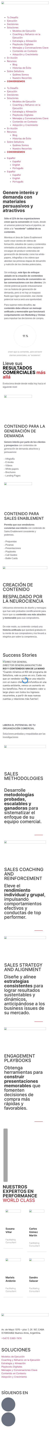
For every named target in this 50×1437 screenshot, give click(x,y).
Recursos (12, 61)
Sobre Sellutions (15, 71)
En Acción (12, 57)
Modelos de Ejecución (24, 30)
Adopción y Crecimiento (25, 54)
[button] (25, 84)
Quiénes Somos (20, 74)
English (16, 164)
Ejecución (12, 20)
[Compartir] (15, 1431)
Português (17, 168)
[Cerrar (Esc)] (21, 1431)
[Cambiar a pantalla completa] (9, 1431)
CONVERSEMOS (16, 81)
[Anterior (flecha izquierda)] (3, 1435)
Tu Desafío (12, 17)
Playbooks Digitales (22, 44)
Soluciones (12, 27)
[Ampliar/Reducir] (3, 1431)
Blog (14, 64)
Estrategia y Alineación (24, 41)
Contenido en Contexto (24, 51)
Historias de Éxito (21, 67)
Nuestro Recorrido (22, 78)
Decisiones (12, 24)
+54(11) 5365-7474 (11, 1338)
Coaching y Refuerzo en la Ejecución (20, 1360)
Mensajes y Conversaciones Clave (30, 47)
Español (11, 158)
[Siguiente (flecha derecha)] (9, 1435)
